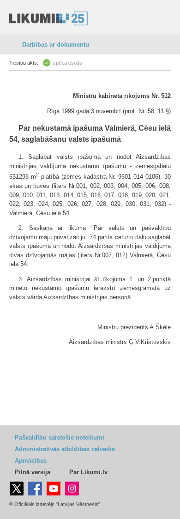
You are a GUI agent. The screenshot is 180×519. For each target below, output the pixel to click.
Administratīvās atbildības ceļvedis (65, 449)
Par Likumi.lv (88, 472)
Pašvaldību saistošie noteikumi (59, 437)
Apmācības (31, 460)
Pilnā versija (32, 472)
